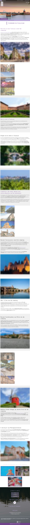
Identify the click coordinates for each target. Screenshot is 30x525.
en (1, 3)
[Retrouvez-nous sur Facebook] (15, 502)
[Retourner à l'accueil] (4, 0)
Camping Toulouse (3, 20)
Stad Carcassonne (23, 247)
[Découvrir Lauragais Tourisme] (19, 522)
